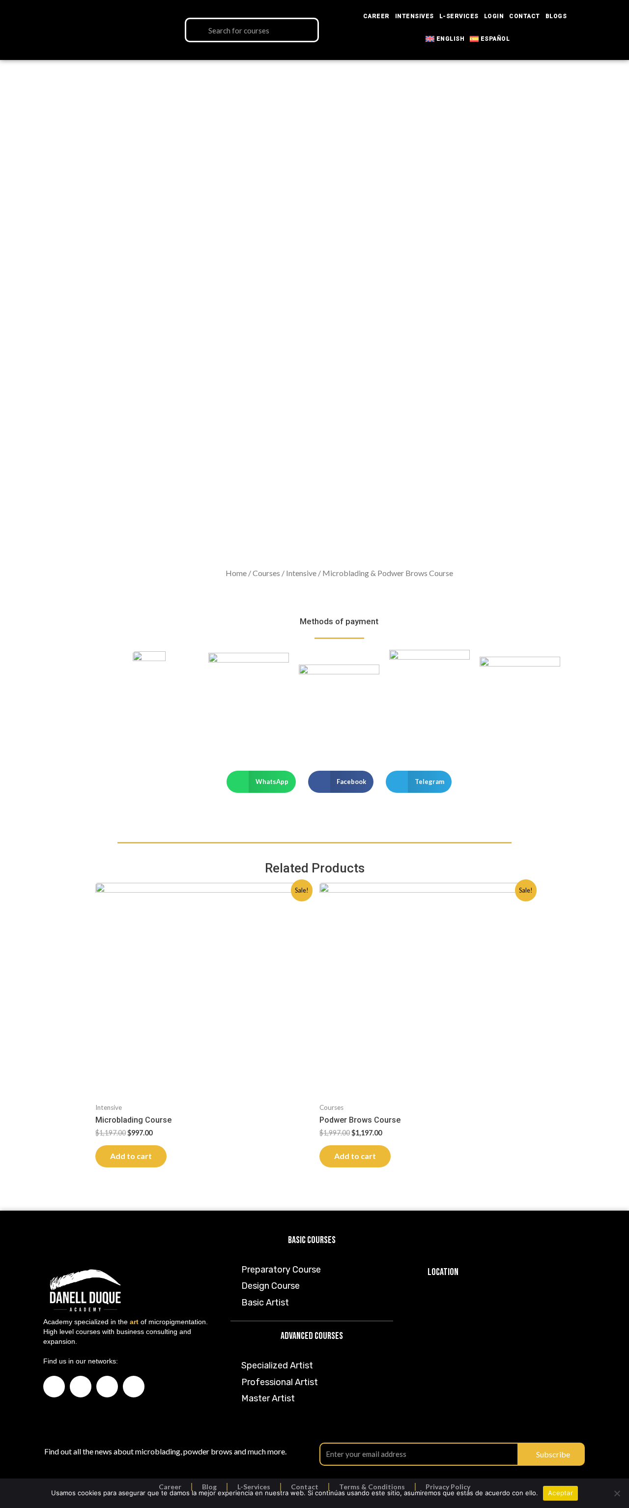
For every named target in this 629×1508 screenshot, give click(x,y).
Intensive (301, 573)
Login (494, 16)
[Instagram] (80, 1386)
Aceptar (560, 1493)
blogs (556, 16)
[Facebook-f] (54, 1386)
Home (236, 573)
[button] (261, 782)
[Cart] (604, 30)
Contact (524, 16)
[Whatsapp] (133, 1386)
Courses (266, 573)
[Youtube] (107, 1386)
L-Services (459, 16)
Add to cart (131, 1155)
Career (376, 16)
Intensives (414, 16)
